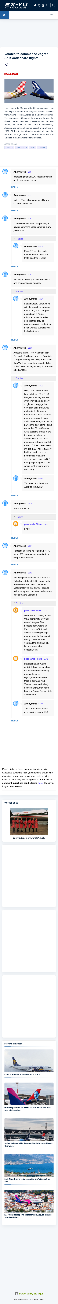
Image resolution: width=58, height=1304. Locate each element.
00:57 (41, 479)
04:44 (41, 704)
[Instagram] (43, 5)
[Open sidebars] (51, 15)
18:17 (30, 546)
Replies (19, 239)
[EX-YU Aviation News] (16, 5)
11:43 (46, 659)
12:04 (41, 299)
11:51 (30, 219)
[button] (6, 65)
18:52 (30, 573)
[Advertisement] (29, 33)
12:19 (30, 348)
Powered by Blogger (31, 1293)
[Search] (53, 5)
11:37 (46, 611)
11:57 (30, 275)
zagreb (42, 147)
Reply (14, 187)
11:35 (30, 195)
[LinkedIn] (47, 5)
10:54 (30, 172)
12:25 (30, 504)
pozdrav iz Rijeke (33, 524)
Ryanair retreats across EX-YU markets (22, 1074)
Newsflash (22, 147)
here (40, 783)
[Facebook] (35, 5)
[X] (39, 5)
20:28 (41, 386)
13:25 (46, 524)
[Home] (4, 15)
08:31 (41, 246)
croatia (9, 147)
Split (32, 147)
